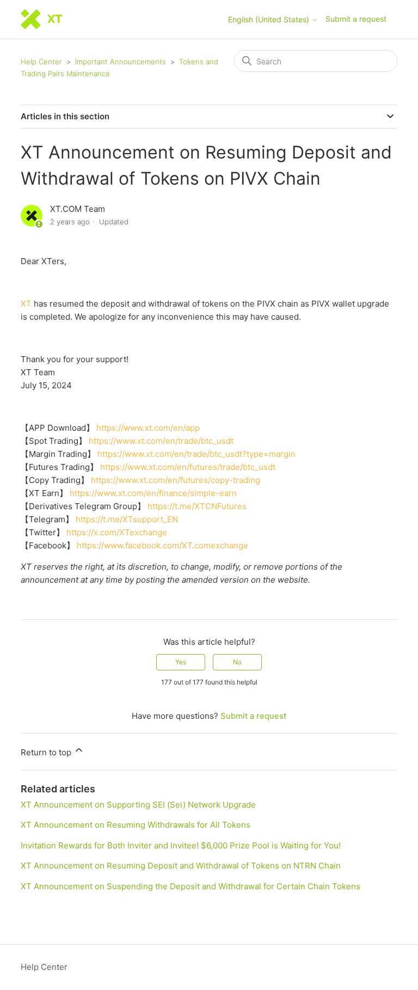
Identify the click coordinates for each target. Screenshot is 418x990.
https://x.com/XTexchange (116, 532)
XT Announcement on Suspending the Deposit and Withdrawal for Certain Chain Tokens (190, 886)
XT (26, 303)
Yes (180, 662)
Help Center (41, 61)
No (237, 662)
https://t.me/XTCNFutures (197, 506)
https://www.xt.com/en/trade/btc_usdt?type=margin (196, 454)
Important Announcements (120, 61)
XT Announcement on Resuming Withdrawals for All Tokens (135, 825)
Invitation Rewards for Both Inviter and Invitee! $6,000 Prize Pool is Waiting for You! (181, 845)
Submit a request (355, 18)
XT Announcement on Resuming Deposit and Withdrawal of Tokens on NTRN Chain (181, 865)
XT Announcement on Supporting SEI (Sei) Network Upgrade (138, 804)
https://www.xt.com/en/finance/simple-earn (153, 493)
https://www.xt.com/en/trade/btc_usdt (161, 441)
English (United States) (269, 19)
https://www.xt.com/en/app (148, 428)
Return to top (47, 752)
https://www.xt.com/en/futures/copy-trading (175, 480)
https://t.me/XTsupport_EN (127, 519)
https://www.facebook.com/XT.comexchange (162, 545)
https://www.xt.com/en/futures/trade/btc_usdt (187, 467)
